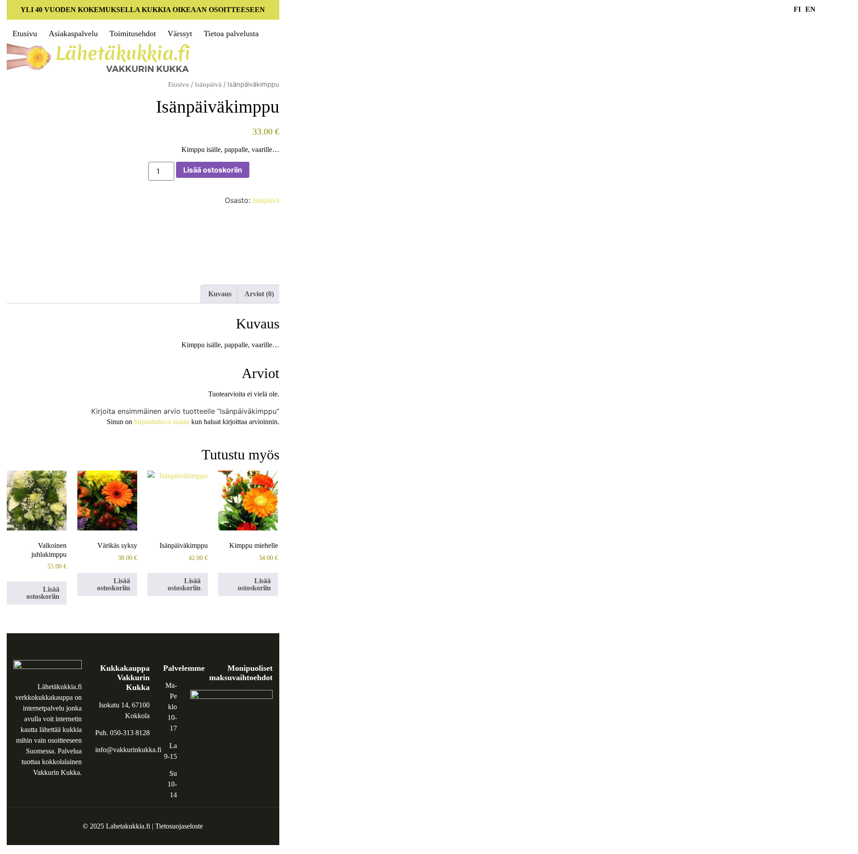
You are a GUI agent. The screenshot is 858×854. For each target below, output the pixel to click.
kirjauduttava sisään (161, 421)
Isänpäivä (208, 84)
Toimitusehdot (132, 33)
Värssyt (180, 33)
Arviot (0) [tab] (259, 294)
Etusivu (25, 33)
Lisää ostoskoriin (212, 169)
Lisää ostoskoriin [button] (42, 592)
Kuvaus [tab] (219, 294)
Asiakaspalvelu (73, 33)
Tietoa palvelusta (231, 33)
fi (797, 9)
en (810, 9)
